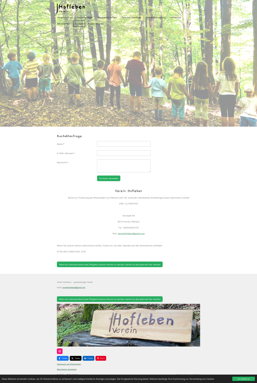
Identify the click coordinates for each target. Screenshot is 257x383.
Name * (60, 143)
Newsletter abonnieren (67, 369)
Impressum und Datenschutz (69, 364)
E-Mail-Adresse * (66, 153)
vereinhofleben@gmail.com (131, 233)
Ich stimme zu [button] (244, 378)
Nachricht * (62, 162)
